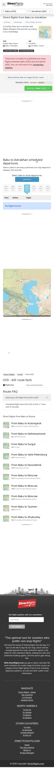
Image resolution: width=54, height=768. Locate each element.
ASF (30, 41)
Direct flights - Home (27, 691)
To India (27, 726)
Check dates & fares (33, 22)
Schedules (17, 22)
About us (27, 749)
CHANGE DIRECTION (27, 51)
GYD (4, 41)
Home (27, 744)
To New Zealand (27, 732)
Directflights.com (36, 762)
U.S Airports (27, 696)
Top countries (27, 694)
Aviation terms (27, 699)
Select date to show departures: (27, 174)
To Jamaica (27, 717)
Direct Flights (9, 373)
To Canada (27, 711)
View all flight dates (37, 88)
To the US (27, 709)
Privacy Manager (27, 752)
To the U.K (27, 734)
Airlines (7, 22)
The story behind (27, 747)
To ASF (20, 373)
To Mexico (27, 714)
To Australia (27, 729)
